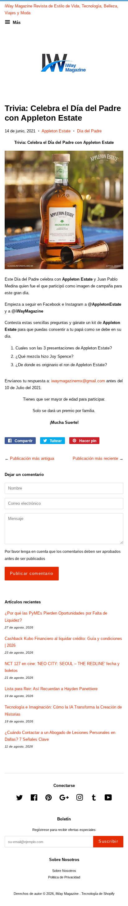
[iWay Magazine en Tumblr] (93, 799)
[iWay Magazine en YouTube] (108, 799)
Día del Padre (89, 131)
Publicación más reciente (95, 458)
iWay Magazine (68, 893)
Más (16, 22)
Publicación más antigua (32, 458)
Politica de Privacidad (64, 877)
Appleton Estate (56, 131)
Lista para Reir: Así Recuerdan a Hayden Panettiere (51, 688)
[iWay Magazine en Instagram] (79, 799)
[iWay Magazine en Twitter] (19, 799)
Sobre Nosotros (64, 871)
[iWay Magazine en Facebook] (34, 799)
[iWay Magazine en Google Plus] (64, 799)
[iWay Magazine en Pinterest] (48, 799)
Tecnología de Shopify (98, 893)
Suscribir (108, 841)
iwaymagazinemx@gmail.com (78, 381)
